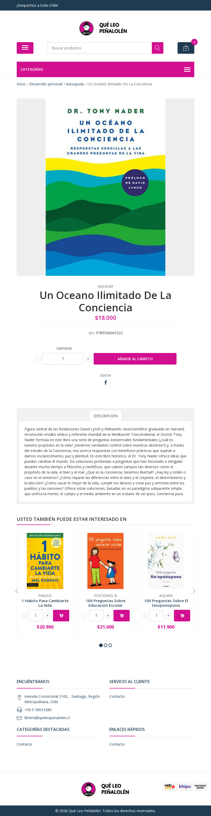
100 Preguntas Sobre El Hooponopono (166, 603)
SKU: (92, 333)
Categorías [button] (32, 69)
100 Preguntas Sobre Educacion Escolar (106, 603)
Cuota (105, 375)
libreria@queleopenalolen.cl (47, 717)
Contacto (117, 696)
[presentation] (17, 590)
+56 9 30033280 (37, 709)
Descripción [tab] (106, 415)
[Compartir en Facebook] (105, 382)
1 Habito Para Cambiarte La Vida (45, 603)
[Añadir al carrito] (61, 615)
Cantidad (64, 348)
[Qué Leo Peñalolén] (103, 28)
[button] (101, 645)
